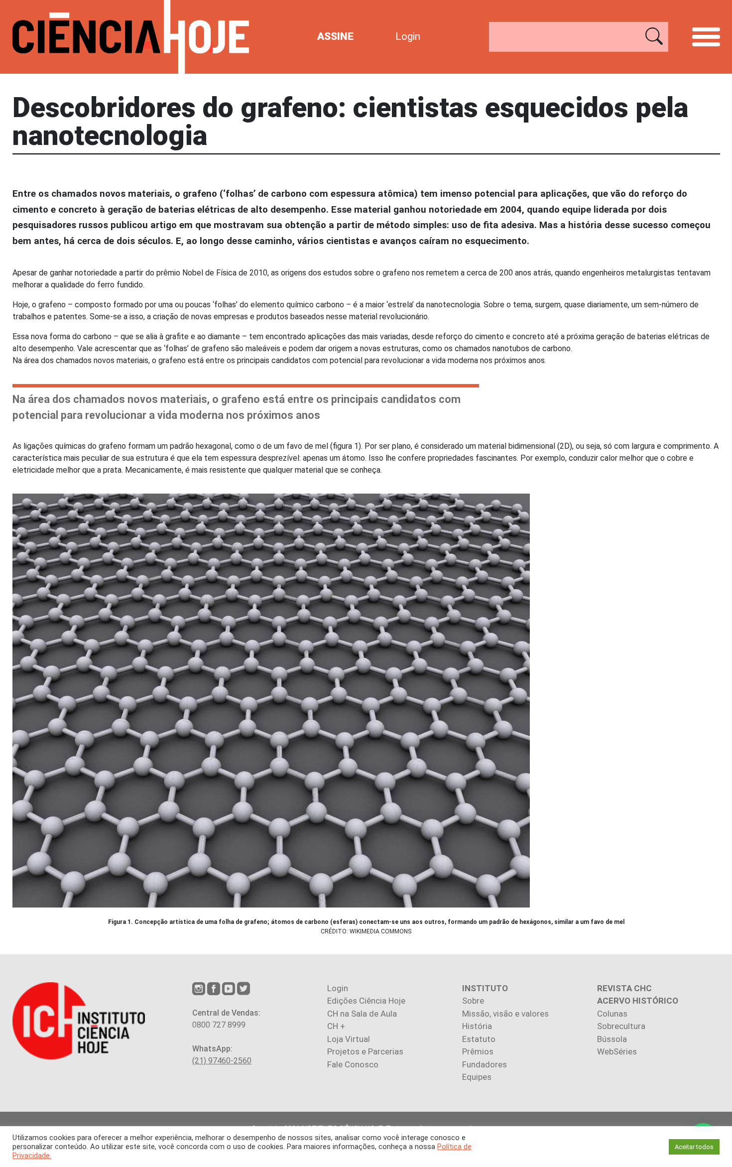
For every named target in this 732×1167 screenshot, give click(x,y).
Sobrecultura (621, 1026)
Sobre (473, 1001)
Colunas (612, 1014)
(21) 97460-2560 (221, 1060)
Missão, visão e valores (505, 1014)
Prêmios (477, 1051)
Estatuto (478, 1039)
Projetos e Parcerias (365, 1051)
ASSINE (335, 36)
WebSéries (617, 1051)
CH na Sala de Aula (362, 1014)
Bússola (612, 1039)
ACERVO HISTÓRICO (637, 1001)
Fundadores (484, 1064)
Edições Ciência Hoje (366, 1001)
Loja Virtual (348, 1039)
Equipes (476, 1077)
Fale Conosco (352, 1064)
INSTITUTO (485, 988)
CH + (336, 1026)
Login (407, 36)
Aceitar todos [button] (694, 1147)
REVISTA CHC (624, 988)
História (477, 1026)
